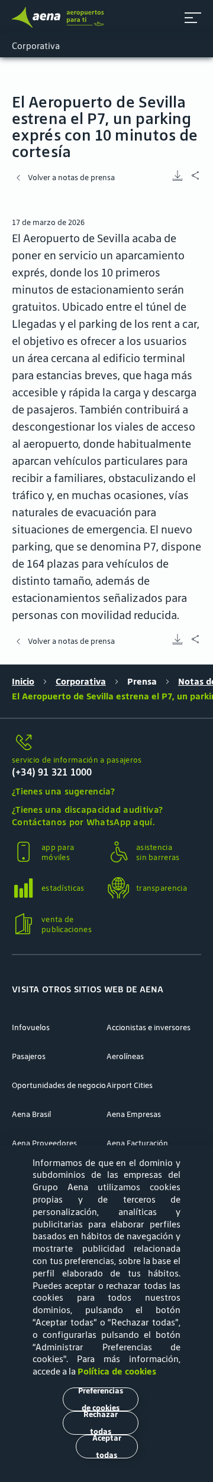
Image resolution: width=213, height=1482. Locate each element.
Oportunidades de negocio (59, 1085)
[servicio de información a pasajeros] (106, 743)
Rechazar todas (100, 1423)
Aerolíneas (125, 1056)
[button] (193, 17)
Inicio (23, 681)
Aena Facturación (137, 1143)
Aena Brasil (31, 1114)
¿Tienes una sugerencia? (63, 791)
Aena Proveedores (44, 1143)
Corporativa (81, 681)
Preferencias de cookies (100, 1399)
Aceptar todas (106, 1446)
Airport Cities (129, 1085)
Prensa (142, 681)
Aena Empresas (133, 1114)
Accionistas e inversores (148, 1027)
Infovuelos (31, 1027)
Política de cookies (117, 1371)
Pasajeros (29, 1056)
